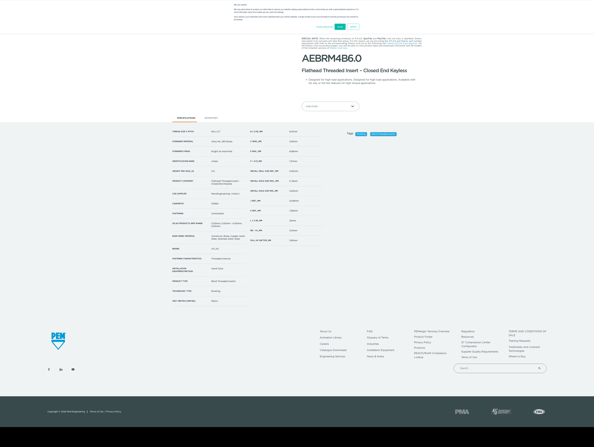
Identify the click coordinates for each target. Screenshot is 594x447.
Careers (324, 343)
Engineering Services (332, 356)
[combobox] (496, 368)
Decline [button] (353, 26)
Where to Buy (517, 356)
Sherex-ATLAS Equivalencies (402, 43)
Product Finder (423, 336)
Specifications (186, 118)
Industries (373, 343)
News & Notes (375, 356)
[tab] (186, 119)
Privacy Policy (422, 342)
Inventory (211, 118)
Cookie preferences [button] (324, 26)
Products (419, 347)
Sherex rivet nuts (338, 48)
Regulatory (468, 331)
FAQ (369, 331)
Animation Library (331, 337)
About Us (325, 331)
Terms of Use (469, 357)
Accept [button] (340, 26)
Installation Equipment (380, 350)
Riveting (361, 134)
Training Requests (519, 340)
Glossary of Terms (377, 337)
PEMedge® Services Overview (432, 331)
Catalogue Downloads (333, 350)
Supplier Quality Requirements (479, 351)
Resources (467, 336)
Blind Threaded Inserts (383, 134)
